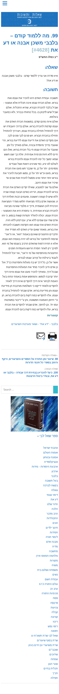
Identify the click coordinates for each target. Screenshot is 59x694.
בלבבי (54, 476)
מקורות (54, 560)
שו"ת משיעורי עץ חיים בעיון (43, 645)
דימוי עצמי (52, 495)
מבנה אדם (52, 542)
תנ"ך (55, 673)
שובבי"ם (53, 650)
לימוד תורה (52, 537)
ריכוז (55, 622)
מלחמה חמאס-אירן (47, 556)
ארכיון (55, 471)
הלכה (55, 509)
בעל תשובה (51, 481)
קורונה (54, 617)
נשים (55, 574)
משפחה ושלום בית (47, 570)
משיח (55, 565)
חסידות (54, 532)
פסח (55, 598)
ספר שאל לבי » (47, 435)
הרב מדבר (52, 514)
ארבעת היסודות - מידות (45, 467)
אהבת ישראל (50, 448)
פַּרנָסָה (54, 603)
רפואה (54, 631)
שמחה (54, 659)
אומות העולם (50, 452)
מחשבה (53, 551)
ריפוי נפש (53, 626)
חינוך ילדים (52, 528)
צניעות (54, 607)
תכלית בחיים (51, 668)
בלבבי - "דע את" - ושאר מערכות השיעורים (34, 324)
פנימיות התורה (50, 593)
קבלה (55, 612)
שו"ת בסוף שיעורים (47, 640)
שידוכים (53, 654)
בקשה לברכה (50, 485)
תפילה (54, 678)
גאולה (54, 490)
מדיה (55, 546)
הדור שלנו (52, 504)
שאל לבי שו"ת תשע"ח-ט (44, 636)
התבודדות (52, 518)
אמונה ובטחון (50, 457)
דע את (54, 499)
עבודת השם (51, 579)
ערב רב (54, 589)
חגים (55, 523)
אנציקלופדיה (51, 462)
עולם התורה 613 (48, 584)
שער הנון (53, 664)
